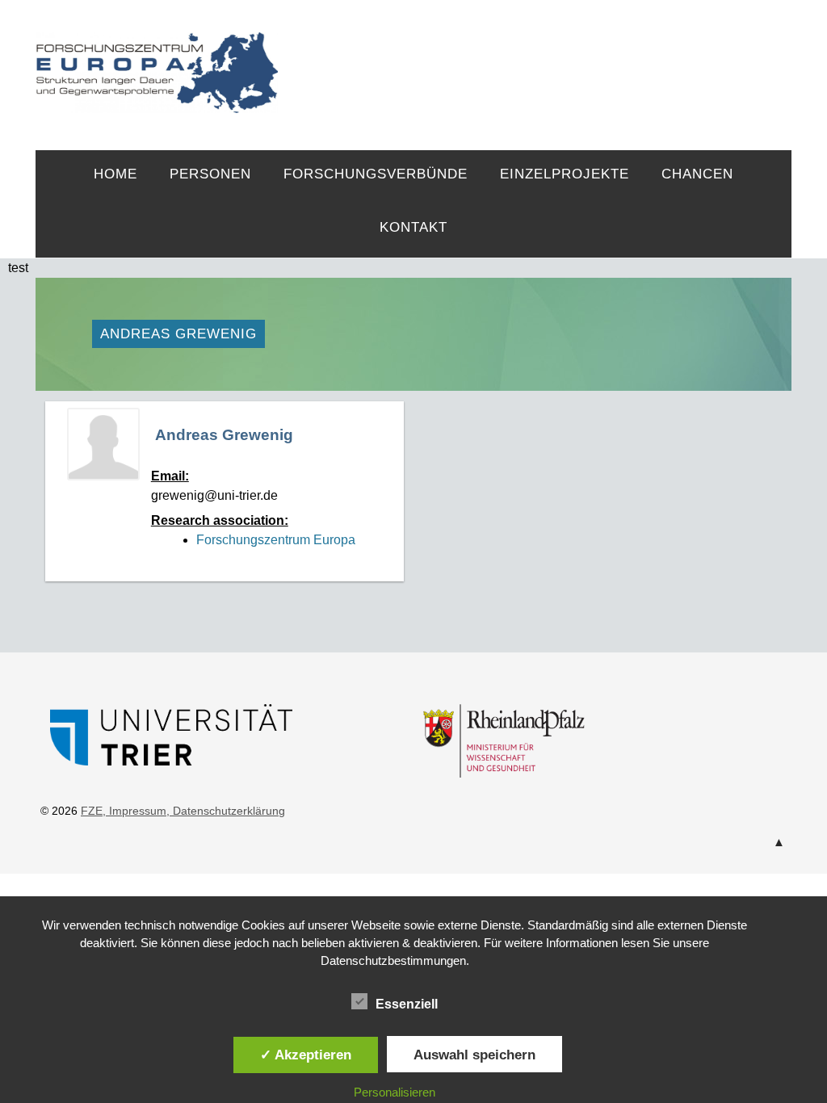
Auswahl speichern (474, 1054)
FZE (535, 58)
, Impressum (134, 810)
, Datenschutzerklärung (225, 810)
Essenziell (407, 1004)
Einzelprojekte (564, 174)
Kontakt (413, 227)
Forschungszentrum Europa (275, 540)
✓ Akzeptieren (305, 1054)
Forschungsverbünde (375, 174)
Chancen (697, 174)
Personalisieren (394, 1092)
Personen (210, 174)
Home (115, 174)
